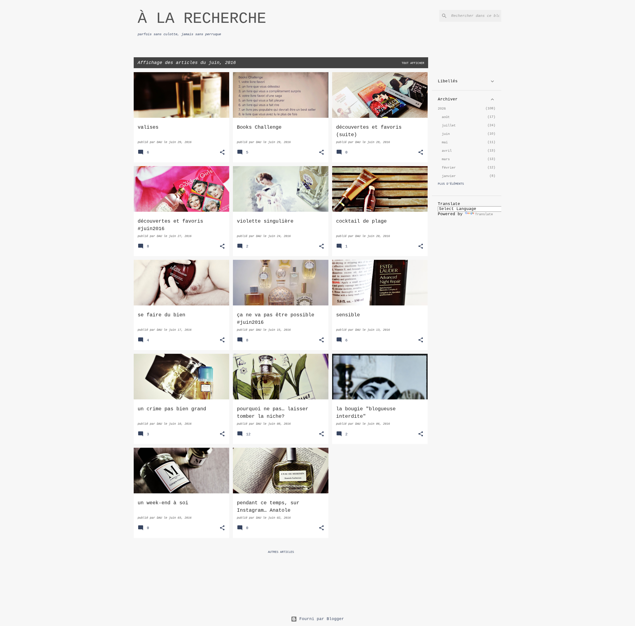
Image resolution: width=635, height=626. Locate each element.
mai (445, 142)
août (446, 117)
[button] (222, 152)
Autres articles (281, 552)
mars (446, 159)
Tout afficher (413, 63)
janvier (449, 176)
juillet (449, 125)
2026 (442, 109)
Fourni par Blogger (320, 619)
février (449, 168)
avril (447, 151)
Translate (484, 214)
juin (446, 134)
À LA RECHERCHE (202, 19)
